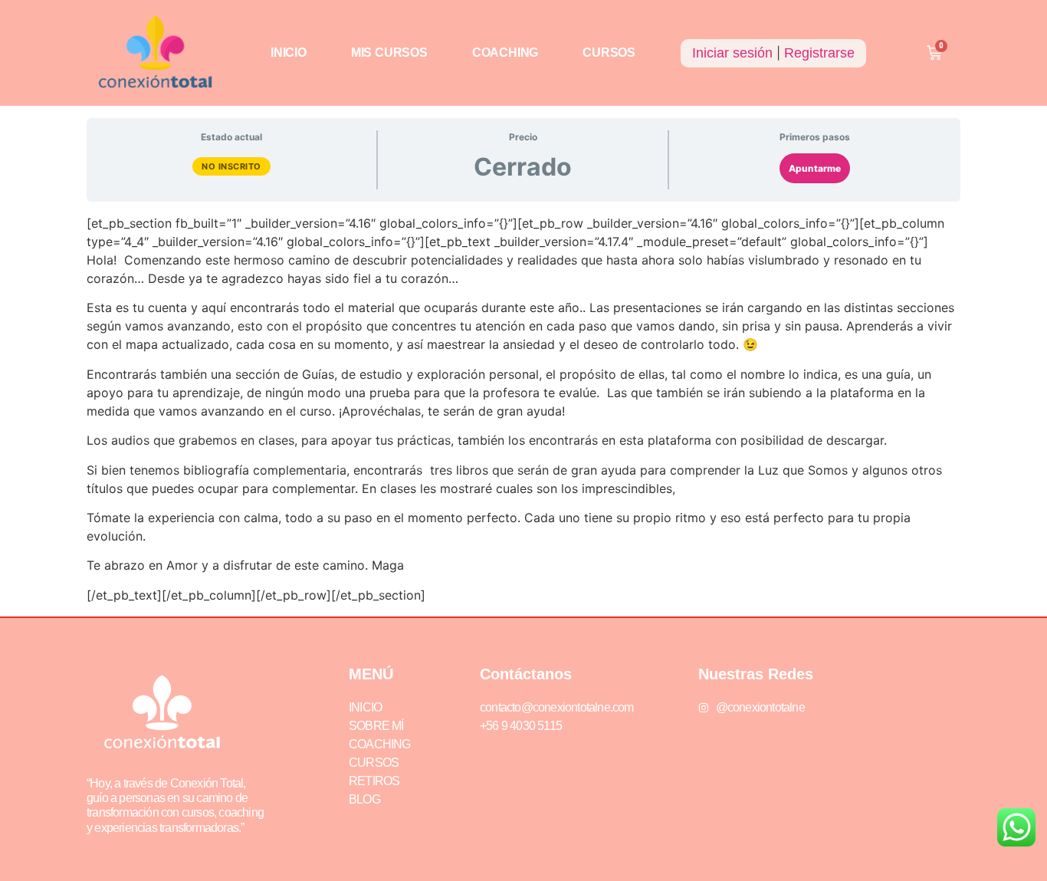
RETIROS (374, 780)
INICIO (289, 52)
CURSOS (609, 52)
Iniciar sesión (732, 53)
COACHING (505, 52)
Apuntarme (815, 168)
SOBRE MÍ (376, 725)
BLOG (364, 799)
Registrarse (819, 53)
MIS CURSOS (389, 52)
